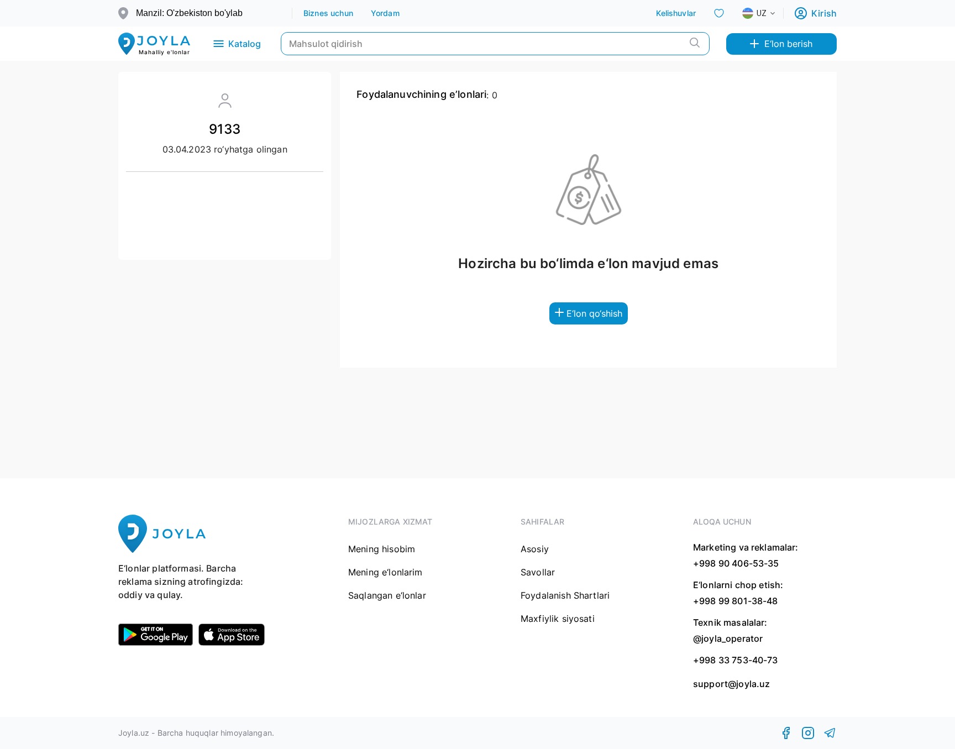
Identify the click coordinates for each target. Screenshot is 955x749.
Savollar (538, 572)
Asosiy (535, 548)
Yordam (385, 13)
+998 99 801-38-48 (735, 600)
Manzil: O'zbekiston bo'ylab (189, 13)
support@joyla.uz (731, 684)
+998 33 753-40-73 (735, 660)
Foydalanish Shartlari (565, 595)
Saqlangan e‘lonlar (387, 595)
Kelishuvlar (676, 13)
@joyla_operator (728, 638)
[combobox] (768, 13)
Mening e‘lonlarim (385, 572)
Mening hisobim (381, 548)
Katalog (244, 43)
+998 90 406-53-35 (736, 563)
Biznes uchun (328, 13)
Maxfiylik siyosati (558, 618)
